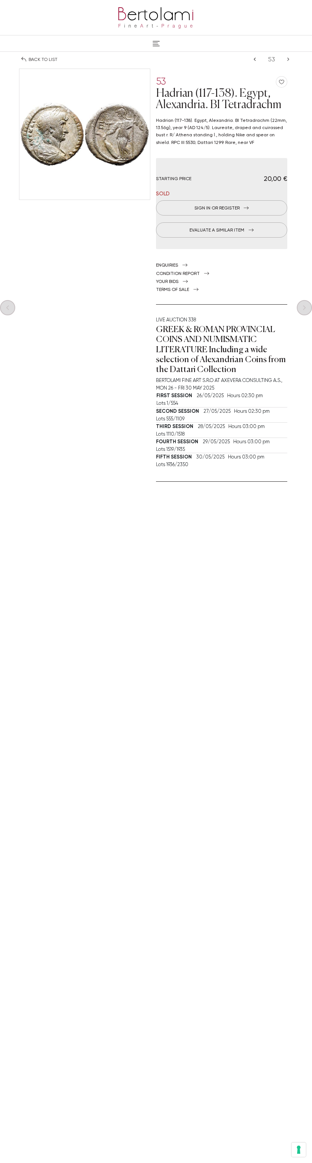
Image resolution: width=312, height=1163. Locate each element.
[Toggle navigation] (156, 43)
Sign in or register (217, 208)
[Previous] (254, 59)
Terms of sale (172, 289)
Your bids (167, 281)
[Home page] (156, 16)
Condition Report (178, 273)
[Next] (288, 59)
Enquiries (167, 265)
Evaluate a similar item (216, 230)
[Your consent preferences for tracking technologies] (298, 1149)
